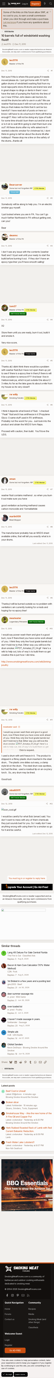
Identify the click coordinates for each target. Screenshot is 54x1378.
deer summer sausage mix (20, 993)
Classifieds (33, 1327)
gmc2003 (11, 984)
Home (7, 1309)
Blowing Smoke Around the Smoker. (22, 1097)
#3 (51, 246)
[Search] (50, 4)
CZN (9, 971)
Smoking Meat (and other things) (37, 1320)
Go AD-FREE (15, 1350)
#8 (51, 527)
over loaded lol (14, 1006)
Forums (8, 1314)
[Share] (48, 71)
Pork (15, 971)
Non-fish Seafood (14, 1148)
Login (7, 1340)
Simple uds (12, 1031)
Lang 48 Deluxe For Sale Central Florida (27, 952)
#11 (51, 720)
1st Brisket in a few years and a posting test (28, 981)
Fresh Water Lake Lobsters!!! (20, 1142)
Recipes (32, 1309)
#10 (51, 628)
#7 (51, 489)
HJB (9, 1035)
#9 (51, 598)
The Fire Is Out (14, 955)
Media (31, 1314)
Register (8, 1345)
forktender (12, 1022)
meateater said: (10, 727)
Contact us (9, 1319)
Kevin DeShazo (14, 1047)
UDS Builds (18, 1035)
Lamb (8, 1137)
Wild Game (21, 997)
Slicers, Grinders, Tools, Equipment (22, 1108)
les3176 (7, 44)
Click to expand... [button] (27, 750)
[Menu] (4, 4)
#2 (51, 198)
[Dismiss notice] (50, 12)
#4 (51, 319)
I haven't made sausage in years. (23, 1019)
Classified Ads (28, 955)
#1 (52, 70)
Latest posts (8, 1085)
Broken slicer (12, 1102)
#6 (51, 405)
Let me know (9, 22)
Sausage (23, 1022)
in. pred (10, 997)
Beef (20, 984)
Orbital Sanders (15, 1044)
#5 (51, 360)
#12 (51, 804)
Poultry (19, 1009)
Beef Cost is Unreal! (16, 1091)
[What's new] (45, 4)
